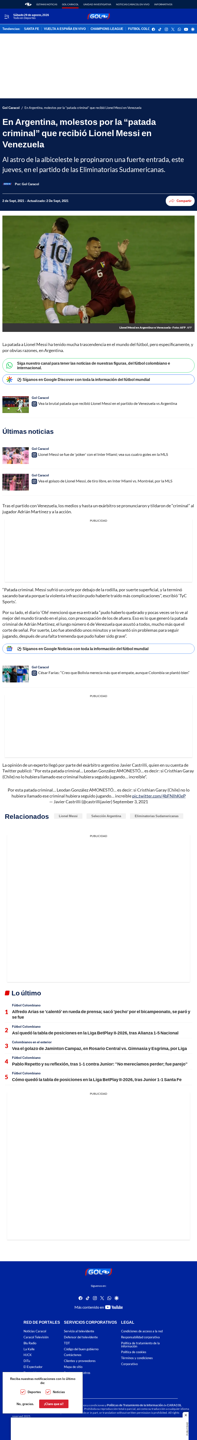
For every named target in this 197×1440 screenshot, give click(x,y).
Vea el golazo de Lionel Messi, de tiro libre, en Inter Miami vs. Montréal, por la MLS (105, 481)
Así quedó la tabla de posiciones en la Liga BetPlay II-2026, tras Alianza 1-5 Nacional (95, 1032)
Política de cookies (133, 1352)
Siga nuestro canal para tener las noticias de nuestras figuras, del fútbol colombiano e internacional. (93, 365)
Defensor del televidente (81, 1337)
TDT (67, 1343)
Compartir (184, 201)
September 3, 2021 (130, 801)
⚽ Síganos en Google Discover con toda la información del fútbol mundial (83, 379)
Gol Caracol (70, 4)
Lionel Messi (68, 816)
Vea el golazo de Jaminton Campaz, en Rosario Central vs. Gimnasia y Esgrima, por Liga (99, 1048)
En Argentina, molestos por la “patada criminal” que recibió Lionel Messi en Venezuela (83, 107)
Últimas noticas (46, 4)
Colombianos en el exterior (32, 1042)
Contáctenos (72, 1354)
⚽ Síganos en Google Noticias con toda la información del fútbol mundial (82, 648)
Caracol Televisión (36, 1337)
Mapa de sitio (73, 1366)
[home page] (28, 4)
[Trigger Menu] (6, 16)
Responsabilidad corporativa (140, 1337)
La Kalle (29, 1349)
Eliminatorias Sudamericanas (157, 816)
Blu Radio (30, 1343)
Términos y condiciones (137, 1358)
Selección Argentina (106, 816)
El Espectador (33, 1366)
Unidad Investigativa (97, 4)
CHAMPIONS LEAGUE (107, 29)
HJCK (28, 1354)
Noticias (59, 1392)
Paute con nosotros (77, 1372)
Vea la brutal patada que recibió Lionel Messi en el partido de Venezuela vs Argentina (107, 403)
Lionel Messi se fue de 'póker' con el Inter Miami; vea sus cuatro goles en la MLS (103, 454)
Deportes (34, 1392)
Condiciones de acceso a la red (142, 1331)
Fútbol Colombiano (26, 1005)
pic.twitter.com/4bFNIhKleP (159, 795)
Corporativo (129, 1364)
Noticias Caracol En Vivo (132, 4)
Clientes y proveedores (80, 1360)
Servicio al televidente (79, 1331)
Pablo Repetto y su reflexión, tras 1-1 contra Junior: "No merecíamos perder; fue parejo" (100, 1063)
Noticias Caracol (35, 1331)
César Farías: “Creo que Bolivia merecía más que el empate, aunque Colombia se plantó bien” (114, 672)
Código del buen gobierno (81, 1349)
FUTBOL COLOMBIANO (145, 29)
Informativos (163, 4)
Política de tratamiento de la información (140, 1344)
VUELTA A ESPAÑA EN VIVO (65, 29)
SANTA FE (31, 29)
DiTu (27, 1360)
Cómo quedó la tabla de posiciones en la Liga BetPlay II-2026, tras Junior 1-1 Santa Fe (97, 1079)
